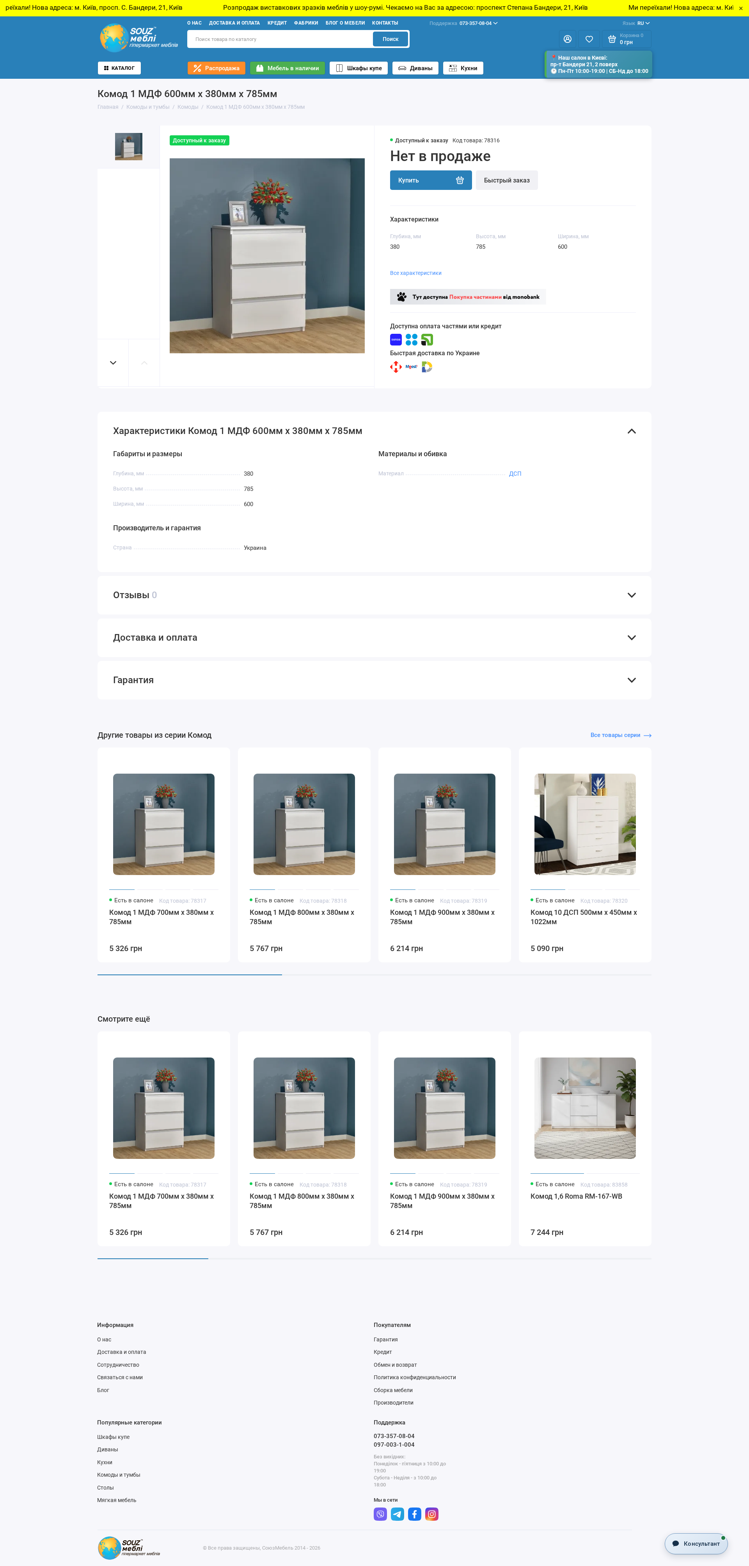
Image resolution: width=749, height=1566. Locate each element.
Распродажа (222, 68)
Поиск (391, 39)
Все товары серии (616, 735)
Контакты (385, 23)
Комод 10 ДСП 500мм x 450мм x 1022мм (584, 917)
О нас (194, 23)
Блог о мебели (345, 23)
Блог (103, 1390)
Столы (105, 1488)
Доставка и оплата (234, 23)
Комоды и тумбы (118, 1475)
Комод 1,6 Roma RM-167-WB (576, 1196)
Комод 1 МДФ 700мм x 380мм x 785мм (161, 917)
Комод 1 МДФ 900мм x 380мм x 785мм (442, 917)
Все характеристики (416, 273)
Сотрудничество (118, 1365)
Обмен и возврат (395, 1365)
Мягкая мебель (117, 1500)
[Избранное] (589, 39)
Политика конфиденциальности (415, 1377)
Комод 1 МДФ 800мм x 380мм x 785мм (302, 917)
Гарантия (386, 1339)
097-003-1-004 (394, 1444)
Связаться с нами (120, 1377)
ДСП (515, 473)
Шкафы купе (364, 68)
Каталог (123, 68)
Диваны (421, 68)
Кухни (469, 68)
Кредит (277, 23)
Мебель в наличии (293, 68)
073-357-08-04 (461, 23)
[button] (113, 362)
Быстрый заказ (507, 180)
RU (633, 23)
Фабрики (306, 23)
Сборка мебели (393, 1390)
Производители (394, 1402)
